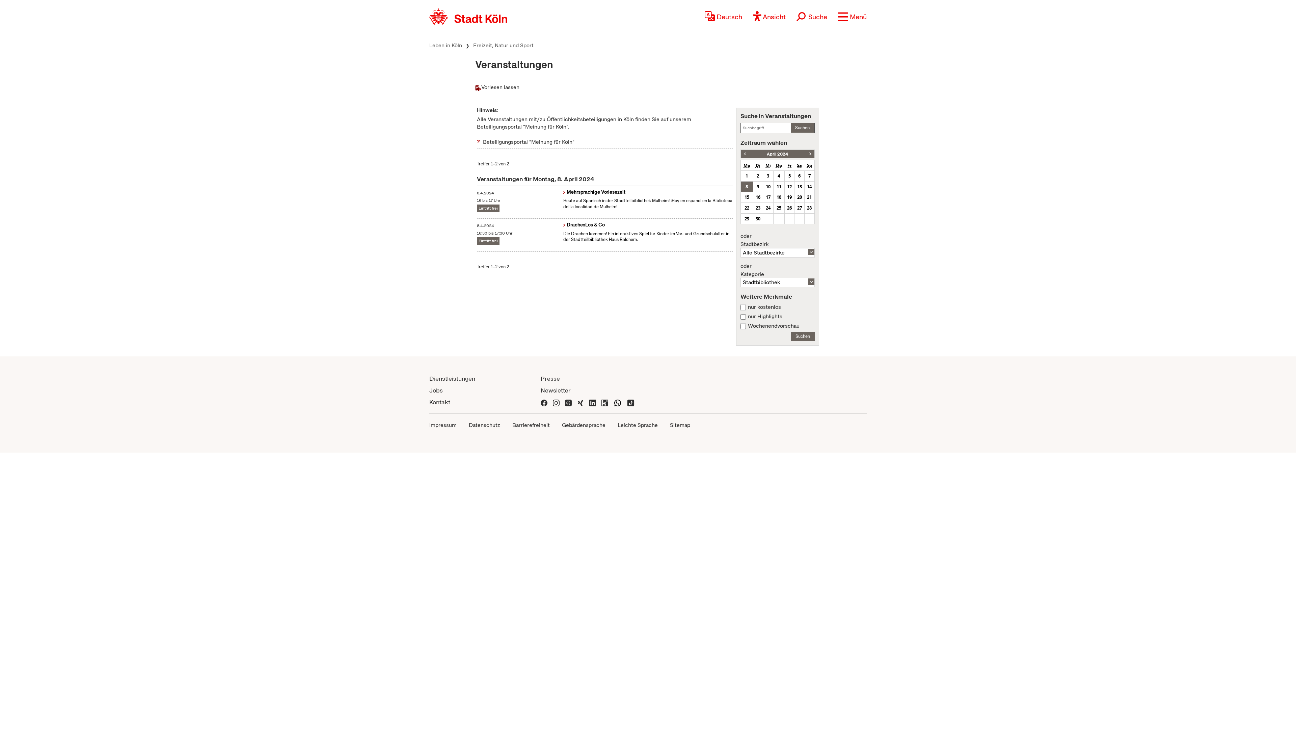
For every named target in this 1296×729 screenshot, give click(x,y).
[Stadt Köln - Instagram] (556, 402)
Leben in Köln (445, 45)
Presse (550, 378)
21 (809, 197)
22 (747, 208)
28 (809, 208)
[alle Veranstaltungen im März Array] (745, 154)
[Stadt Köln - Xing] (580, 402)
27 (799, 208)
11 (779, 187)
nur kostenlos (764, 307)
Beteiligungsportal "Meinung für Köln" (528, 141)
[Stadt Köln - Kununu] (604, 402)
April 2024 (777, 154)
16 (758, 197)
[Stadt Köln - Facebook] (544, 402)
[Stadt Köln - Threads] (568, 402)
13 (799, 187)
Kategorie (752, 270)
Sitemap (680, 425)
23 (758, 208)
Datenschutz (484, 425)
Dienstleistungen (452, 378)
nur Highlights (765, 316)
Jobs (436, 390)
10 (768, 187)
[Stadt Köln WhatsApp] (618, 402)
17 (768, 197)
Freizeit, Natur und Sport (503, 45)
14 (809, 187)
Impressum (443, 425)
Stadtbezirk (754, 240)
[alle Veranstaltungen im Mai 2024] (810, 154)
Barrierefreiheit (531, 425)
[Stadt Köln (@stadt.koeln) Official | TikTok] (630, 402)
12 (789, 187)
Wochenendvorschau (774, 326)
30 (758, 219)
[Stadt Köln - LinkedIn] (592, 402)
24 (768, 208)
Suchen (802, 128)
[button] (852, 16)
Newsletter (556, 390)
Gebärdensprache (583, 425)
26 (789, 208)
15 (747, 197)
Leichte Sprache (638, 425)
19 (789, 197)
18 (779, 197)
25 (779, 208)
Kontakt (439, 402)
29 (747, 219)
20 (799, 197)
